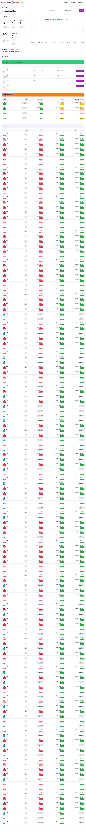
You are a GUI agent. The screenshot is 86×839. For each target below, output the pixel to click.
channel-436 (5, 414)
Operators (80, 2)
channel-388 (5, 332)
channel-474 (5, 540)
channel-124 (5, 245)
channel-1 (5, 107)
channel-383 (5, 318)
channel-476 (5, 545)
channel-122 (5, 235)
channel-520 (5, 628)
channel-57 (5, 153)
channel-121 (5, 230)
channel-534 (5, 686)
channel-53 (6, 70)
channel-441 (5, 434)
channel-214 (5, 269)
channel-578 (5, 797)
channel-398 (5, 347)
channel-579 (5, 802)
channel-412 (5, 376)
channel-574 (5, 788)
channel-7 (5, 117)
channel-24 (6, 75)
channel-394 (5, 342)
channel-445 (5, 448)
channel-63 (5, 177)
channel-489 (5, 570)
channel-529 (5, 666)
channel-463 (5, 487)
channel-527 (5, 657)
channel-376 (5, 303)
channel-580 (5, 807)
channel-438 (5, 424)
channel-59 (5, 163)
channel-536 (5, 691)
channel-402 (5, 356)
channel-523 (5, 637)
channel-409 (6, 85)
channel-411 (5, 371)
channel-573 (5, 783)
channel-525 (5, 647)
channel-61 (5, 172)
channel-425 (5, 395)
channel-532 (5, 681)
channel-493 (5, 574)
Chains (65, 2)
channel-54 (5, 138)
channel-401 (5, 352)
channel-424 (5, 390)
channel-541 (5, 705)
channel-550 (5, 739)
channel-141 (6, 80)
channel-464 (5, 492)
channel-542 (5, 710)
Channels (72, 2)
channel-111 (5, 206)
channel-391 (5, 337)
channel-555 (5, 754)
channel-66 (5, 192)
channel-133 (5, 264)
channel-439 (5, 429)
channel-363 (5, 284)
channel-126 (5, 255)
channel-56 (5, 148)
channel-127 (5, 259)
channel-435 (5, 410)
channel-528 (5, 662)
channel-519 (5, 623)
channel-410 (5, 366)
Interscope (18, 2)
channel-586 (5, 817)
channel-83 (5, 196)
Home (3, 7)
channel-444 (5, 444)
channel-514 (5, 608)
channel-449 (5, 463)
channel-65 (5, 187)
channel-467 (5, 507)
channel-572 (5, 778)
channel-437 (5, 419)
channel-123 (5, 240)
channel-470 (5, 521)
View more (79, 70)
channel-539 (5, 695)
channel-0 (5, 102)
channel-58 (5, 158)
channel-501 (5, 584)
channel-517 (5, 613)
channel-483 (5, 560)
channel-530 (5, 671)
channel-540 (5, 700)
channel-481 (5, 550)
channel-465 (5, 497)
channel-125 (5, 250)
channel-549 (5, 734)
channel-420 (5, 385)
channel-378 (5, 308)
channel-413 (5, 381)
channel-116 (5, 216)
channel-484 (5, 565)
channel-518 (5, 618)
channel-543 (5, 715)
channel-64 (5, 182)
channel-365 (5, 293)
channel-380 (5, 313)
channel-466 (5, 502)
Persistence (6, 2)
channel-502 (5, 589)
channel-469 (5, 516)
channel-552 (5, 749)
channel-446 (5, 453)
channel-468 (5, 511)
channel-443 (5, 439)
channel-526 (5, 652)
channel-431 (5, 405)
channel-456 (5, 473)
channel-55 (5, 143)
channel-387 (5, 327)
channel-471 (5, 526)
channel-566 (5, 768)
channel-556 (5, 758)
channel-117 (5, 221)
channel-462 (5, 482)
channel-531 (5, 676)
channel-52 (5, 133)
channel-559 (5, 763)
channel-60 (5, 167)
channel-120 (5, 226)
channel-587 (5, 821)
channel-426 (5, 400)
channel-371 (5, 298)
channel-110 (5, 201)
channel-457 (5, 477)
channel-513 (5, 603)
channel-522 (5, 633)
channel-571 (5, 773)
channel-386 (5, 322)
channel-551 (5, 744)
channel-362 (5, 279)
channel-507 (5, 594)
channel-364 (5, 289)
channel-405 (5, 361)
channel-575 (5, 792)
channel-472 (5, 531)
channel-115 (5, 211)
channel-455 (5, 468)
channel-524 (5, 642)
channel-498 (5, 579)
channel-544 (5, 720)
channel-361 (5, 274)
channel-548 (5, 729)
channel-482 (5, 555)
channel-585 (5, 812)
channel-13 (5, 112)
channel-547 (5, 725)
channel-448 (5, 458)
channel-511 (5, 599)
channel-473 (5, 536)
